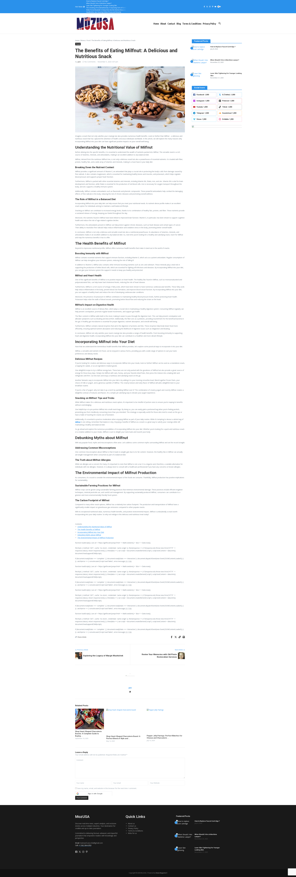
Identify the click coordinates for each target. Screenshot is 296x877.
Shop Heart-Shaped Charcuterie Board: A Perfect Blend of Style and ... (123, 737)
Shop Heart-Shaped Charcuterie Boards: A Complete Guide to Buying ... (88, 733)
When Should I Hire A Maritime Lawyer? (224, 60)
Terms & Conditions (191, 23)
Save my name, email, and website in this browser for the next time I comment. (107, 788)
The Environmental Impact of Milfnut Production (95, 538)
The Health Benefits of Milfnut (88, 529)
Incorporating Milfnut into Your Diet (90, 532)
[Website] (130, 692)
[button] (93, 793)
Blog (179, 23)
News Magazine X (161, 873)
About (163, 23)
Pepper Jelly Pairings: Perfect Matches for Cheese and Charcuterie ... (164, 737)
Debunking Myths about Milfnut (89, 535)
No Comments (90, 62)
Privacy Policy (209, 23)
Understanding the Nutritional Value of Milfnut (94, 527)
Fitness (83, 40)
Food (88, 40)
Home (156, 23)
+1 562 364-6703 (85, 845)
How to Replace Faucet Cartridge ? (223, 47)
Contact (171, 23)
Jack (79, 62)
